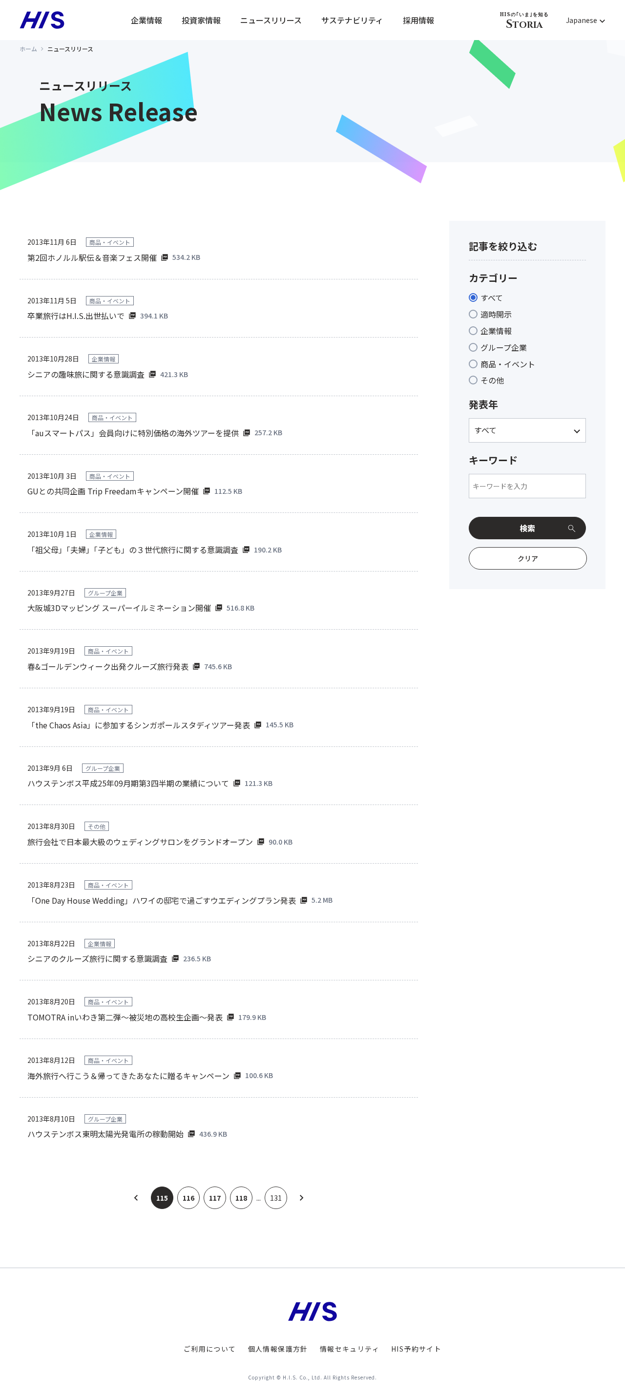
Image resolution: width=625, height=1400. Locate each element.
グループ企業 (503, 347)
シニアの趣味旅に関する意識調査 (86, 374)
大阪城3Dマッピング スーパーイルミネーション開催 (119, 608)
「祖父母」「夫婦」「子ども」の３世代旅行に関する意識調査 (132, 549)
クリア (528, 558)
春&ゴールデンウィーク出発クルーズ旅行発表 (107, 666)
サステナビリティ (352, 20)
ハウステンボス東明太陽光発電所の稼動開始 (105, 1134)
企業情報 (146, 20)
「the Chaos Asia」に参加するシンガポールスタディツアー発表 (138, 725)
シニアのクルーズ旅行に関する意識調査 (97, 958)
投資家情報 (201, 20)
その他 (492, 380)
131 (276, 1198)
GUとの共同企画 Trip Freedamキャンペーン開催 (113, 491)
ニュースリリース (271, 20)
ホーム (28, 48)
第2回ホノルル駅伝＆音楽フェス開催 (92, 257)
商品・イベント (507, 364)
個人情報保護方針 (278, 1349)
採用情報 (418, 20)
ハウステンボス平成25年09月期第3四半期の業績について (128, 783)
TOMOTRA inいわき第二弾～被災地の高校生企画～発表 (125, 1017)
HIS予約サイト (416, 1349)
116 (188, 1198)
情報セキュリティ (349, 1349)
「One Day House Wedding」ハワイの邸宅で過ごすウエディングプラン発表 (161, 900)
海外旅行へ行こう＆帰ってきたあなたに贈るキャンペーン (128, 1076)
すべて (491, 297)
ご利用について (210, 1349)
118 (241, 1198)
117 (215, 1198)
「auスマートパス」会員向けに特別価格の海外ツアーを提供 (133, 433)
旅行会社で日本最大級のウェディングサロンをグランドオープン (140, 842)
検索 (527, 528)
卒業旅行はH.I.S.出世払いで (76, 315)
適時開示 (496, 314)
